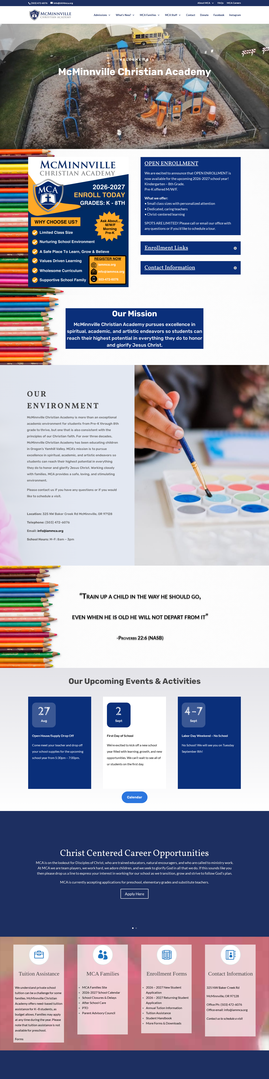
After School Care (94, 1003)
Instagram (235, 15)
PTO (85, 1008)
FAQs (221, 3)
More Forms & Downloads (163, 1023)
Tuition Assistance (158, 1013)
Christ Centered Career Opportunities (134, 853)
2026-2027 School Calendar (101, 992)
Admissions (100, 15)
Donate (204, 15)
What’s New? (123, 15)
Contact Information (230, 974)
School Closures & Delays (99, 997)
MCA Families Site (94, 987)
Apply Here (134, 893)
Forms (19, 1039)
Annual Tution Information (164, 1008)
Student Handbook (159, 1018)
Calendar (134, 797)
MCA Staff (171, 15)
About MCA (204, 3)
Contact (190, 15)
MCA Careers (234, 3)
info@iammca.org (50, 531)
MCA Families (148, 15)
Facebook (218, 15)
